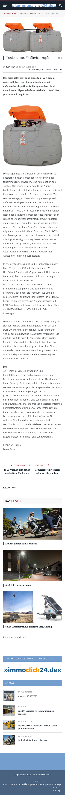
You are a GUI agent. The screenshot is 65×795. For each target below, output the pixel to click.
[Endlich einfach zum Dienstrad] (32, 524)
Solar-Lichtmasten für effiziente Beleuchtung (28, 626)
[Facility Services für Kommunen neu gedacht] (9, 710)
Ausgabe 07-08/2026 (27, 696)
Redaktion (10, 67)
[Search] (60, 5)
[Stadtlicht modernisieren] (32, 565)
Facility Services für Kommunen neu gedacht (36, 712)
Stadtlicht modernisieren (18, 585)
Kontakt (6, 784)
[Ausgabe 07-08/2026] (9, 695)
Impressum (48, 784)
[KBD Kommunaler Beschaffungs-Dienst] (34, 5)
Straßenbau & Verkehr (51, 69)
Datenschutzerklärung (20, 784)
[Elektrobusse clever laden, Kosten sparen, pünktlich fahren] (9, 725)
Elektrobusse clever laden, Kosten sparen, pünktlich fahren (38, 727)
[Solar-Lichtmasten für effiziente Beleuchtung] (32, 607)
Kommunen (34, 69)
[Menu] (5, 5)
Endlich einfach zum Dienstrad (21, 543)
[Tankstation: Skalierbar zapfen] (32, 37)
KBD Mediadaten (37, 783)
